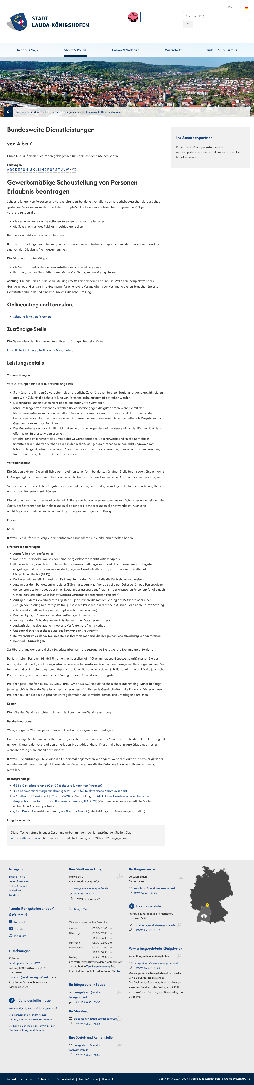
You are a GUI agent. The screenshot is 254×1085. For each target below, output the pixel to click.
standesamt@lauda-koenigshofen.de (95, 1018)
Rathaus (55, 112)
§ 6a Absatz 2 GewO (72, 811)
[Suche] (188, 24)
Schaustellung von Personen (32, 316)
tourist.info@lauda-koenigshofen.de (154, 925)
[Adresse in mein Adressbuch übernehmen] (120, 877)
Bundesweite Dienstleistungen (103, 112)
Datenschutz (45, 1079)
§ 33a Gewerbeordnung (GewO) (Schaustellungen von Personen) (57, 785)
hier (118, 971)
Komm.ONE (243, 1079)
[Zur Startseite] (47, 21)
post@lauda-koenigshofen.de (91, 888)
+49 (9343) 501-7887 (87, 1002)
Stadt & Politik (75, 50)
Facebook (19, 922)
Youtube (19, 929)
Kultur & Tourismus (222, 50)
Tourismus (15, 895)
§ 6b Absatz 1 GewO (27, 796)
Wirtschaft (173, 50)
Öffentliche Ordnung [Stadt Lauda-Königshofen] (40, 350)
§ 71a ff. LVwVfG (60, 796)
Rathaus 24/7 (28, 50)
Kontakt (11, 1079)
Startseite (20, 112)
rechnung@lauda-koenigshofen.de (29, 977)
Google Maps (81, 909)
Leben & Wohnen (125, 50)
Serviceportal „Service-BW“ (24, 963)
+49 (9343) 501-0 (84, 893)
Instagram (20, 936)
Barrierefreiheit (66, 1079)
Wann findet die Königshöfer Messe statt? (33, 1008)
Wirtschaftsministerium (26, 838)
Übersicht (107, 1079)
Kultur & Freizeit (18, 886)
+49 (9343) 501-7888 (87, 1024)
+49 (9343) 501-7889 (87, 1055)
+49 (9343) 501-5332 (147, 930)
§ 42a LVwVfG (23, 811)
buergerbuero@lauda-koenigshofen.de (156, 963)
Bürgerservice (73, 112)
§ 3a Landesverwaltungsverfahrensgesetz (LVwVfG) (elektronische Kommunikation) (70, 791)
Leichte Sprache (88, 1079)
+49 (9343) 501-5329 (147, 968)
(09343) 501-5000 (145, 893)
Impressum (26, 1079)
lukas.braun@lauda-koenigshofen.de (155, 888)
